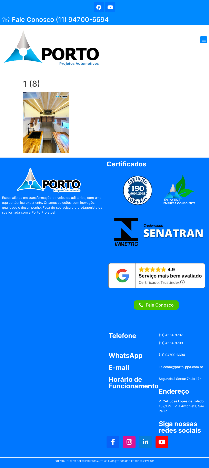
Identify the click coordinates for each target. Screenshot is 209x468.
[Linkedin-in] (145, 442)
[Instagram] (129, 442)
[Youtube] (110, 7)
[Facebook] (99, 7)
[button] (203, 39)
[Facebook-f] (113, 442)
